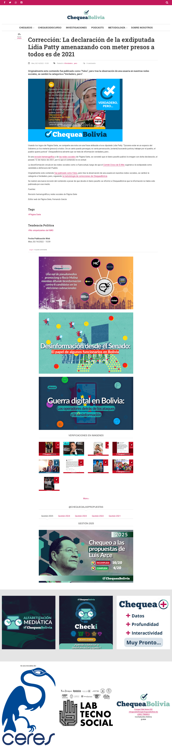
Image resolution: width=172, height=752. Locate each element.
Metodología (116, 27)
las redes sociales (67, 157)
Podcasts (97, 27)
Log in (31, 250)
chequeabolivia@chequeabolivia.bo (143, 712)
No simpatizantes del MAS (41, 230)
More (85, 498)
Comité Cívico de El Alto (114, 165)
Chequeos (25, 27)
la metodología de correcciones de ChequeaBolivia (84, 176)
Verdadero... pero (71, 63)
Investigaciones (76, 27)
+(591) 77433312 (143, 714)
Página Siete (35, 214)
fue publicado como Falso (66, 173)
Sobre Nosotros (142, 27)
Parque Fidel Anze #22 (143, 709)
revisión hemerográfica (44, 157)
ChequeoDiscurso (49, 27)
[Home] (86, 15)
